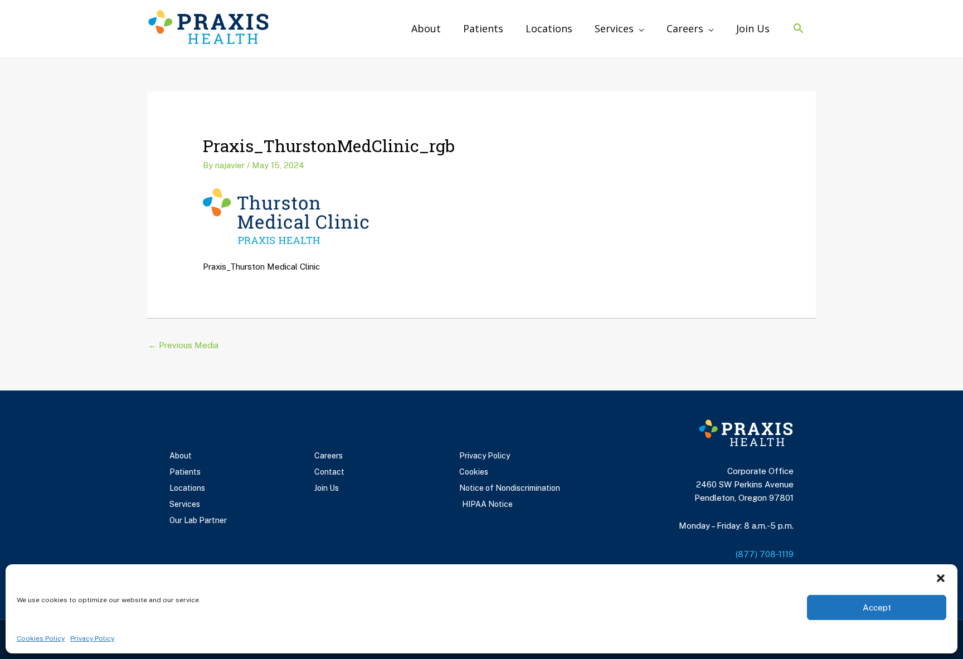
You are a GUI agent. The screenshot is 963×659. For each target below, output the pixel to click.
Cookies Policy (41, 638)
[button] (940, 578)
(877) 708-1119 (765, 554)
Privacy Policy (92, 638)
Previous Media (183, 345)
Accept (877, 607)
